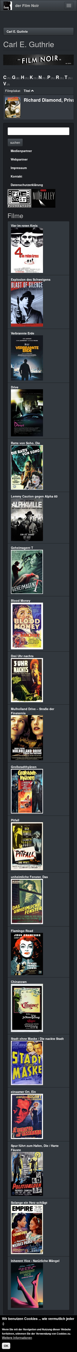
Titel (27, 91)
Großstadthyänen (24, 767)
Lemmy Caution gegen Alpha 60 (34, 496)
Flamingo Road (22, 931)
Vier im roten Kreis (24, 225)
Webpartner (19, 159)
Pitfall (15, 820)
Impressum (19, 168)
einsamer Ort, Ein (23, 1092)
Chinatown (19, 982)
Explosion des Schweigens (30, 279)
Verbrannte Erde (22, 333)
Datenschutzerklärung (27, 185)
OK (6, 1346)
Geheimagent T (22, 548)
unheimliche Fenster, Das (29, 877)
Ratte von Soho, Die (25, 443)
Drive (14, 387)
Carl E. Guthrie (17, 31)
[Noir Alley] (43, 198)
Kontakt (16, 176)
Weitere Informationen (17, 1337)
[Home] (7, 5)
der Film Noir (27, 5)
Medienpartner (21, 151)
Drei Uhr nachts (22, 656)
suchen (15, 142)
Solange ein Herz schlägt (29, 1202)
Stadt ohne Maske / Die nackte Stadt (37, 1038)
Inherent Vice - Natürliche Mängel (35, 1261)
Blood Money (20, 600)
